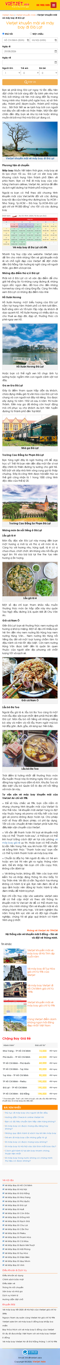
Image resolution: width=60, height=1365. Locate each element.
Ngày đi (6, 46)
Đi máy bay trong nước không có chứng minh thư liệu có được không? (28, 1159)
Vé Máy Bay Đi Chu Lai (16, 1225)
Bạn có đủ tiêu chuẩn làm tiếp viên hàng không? (30, 1121)
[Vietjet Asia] (17, 4)
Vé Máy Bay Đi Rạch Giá (17, 1221)
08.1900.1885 (43, 5)
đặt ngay (53, 1051)
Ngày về (6, 57)
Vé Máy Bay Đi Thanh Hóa (17, 1237)
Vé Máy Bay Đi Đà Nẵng (17, 1193)
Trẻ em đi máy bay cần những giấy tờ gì (26, 1137)
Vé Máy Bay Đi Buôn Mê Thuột (19, 1245)
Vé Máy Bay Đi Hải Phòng (17, 1249)
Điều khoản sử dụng (12, 1275)
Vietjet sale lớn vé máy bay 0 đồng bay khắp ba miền (27, 1323)
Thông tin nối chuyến (12, 1287)
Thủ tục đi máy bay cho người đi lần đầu (26, 1112)
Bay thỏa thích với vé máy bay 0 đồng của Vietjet (28, 1329)
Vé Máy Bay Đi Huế (14, 1209)
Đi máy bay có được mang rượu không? (26, 1141)
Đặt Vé (32, 81)
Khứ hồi (8, 33)
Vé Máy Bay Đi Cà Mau (16, 1241)
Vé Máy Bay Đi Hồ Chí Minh (18, 1185)
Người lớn (7, 68)
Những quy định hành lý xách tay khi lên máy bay (30, 1133)
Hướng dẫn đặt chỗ (12, 1299)
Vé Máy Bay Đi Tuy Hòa (16, 1253)
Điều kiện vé (8, 1283)
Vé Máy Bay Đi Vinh (14, 1265)
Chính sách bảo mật (13, 1279)
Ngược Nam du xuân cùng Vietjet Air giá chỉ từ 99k (28, 1317)
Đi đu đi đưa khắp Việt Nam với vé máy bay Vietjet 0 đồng (29, 1335)
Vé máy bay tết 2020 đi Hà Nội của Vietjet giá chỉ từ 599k (29, 1311)
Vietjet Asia (8, 14)
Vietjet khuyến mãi (25, 14)
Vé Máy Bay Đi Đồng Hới (17, 1217)
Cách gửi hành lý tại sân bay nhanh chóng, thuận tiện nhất (27, 1152)
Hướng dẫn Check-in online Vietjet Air (24, 1117)
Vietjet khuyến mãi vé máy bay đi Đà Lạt (30, 158)
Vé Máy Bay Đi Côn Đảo (17, 1213)
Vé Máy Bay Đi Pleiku (15, 1233)
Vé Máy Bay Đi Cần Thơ (16, 1229)
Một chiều (37, 33)
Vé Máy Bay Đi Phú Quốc (17, 1201)
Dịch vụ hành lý (10, 1295)
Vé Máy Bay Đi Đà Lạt (15, 1205)
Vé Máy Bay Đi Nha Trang (17, 1197)
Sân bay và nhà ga (12, 1291)
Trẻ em (24, 68)
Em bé (42, 68)
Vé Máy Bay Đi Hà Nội (15, 1189)
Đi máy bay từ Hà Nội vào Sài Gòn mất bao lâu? (30, 1146)
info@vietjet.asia (33, 1357)
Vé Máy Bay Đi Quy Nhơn (17, 1261)
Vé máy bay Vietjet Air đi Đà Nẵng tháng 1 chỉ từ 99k (29, 1341)
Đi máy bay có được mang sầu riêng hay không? (26, 1127)
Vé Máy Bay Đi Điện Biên (17, 1257)
